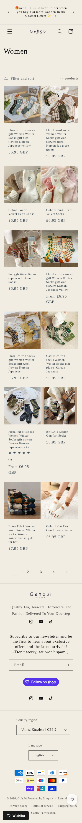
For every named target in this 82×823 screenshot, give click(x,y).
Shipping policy (67, 805)
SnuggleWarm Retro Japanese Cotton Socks (22, 278)
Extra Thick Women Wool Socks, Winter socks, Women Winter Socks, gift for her (22, 534)
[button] (9, 31)
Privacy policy (18, 805)
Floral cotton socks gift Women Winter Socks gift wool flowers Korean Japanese (21, 363)
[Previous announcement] (9, 12)
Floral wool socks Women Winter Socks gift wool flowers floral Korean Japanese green (58, 140)
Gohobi (22, 798)
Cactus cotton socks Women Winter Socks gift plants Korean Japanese (58, 363)
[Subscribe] (67, 664)
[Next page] (67, 572)
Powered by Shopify (40, 798)
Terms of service (42, 805)
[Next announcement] (73, 12)
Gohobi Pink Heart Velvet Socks (59, 212)
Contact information (43, 813)
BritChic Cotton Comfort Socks (57, 433)
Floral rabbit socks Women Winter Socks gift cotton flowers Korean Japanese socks (21, 439)
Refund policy (66, 798)
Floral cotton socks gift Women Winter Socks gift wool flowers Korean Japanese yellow (59, 282)
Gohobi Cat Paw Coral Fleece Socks (59, 528)
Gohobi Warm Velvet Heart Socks (21, 212)
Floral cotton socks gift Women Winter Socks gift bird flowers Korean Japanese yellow (21, 138)
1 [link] (15, 572)
